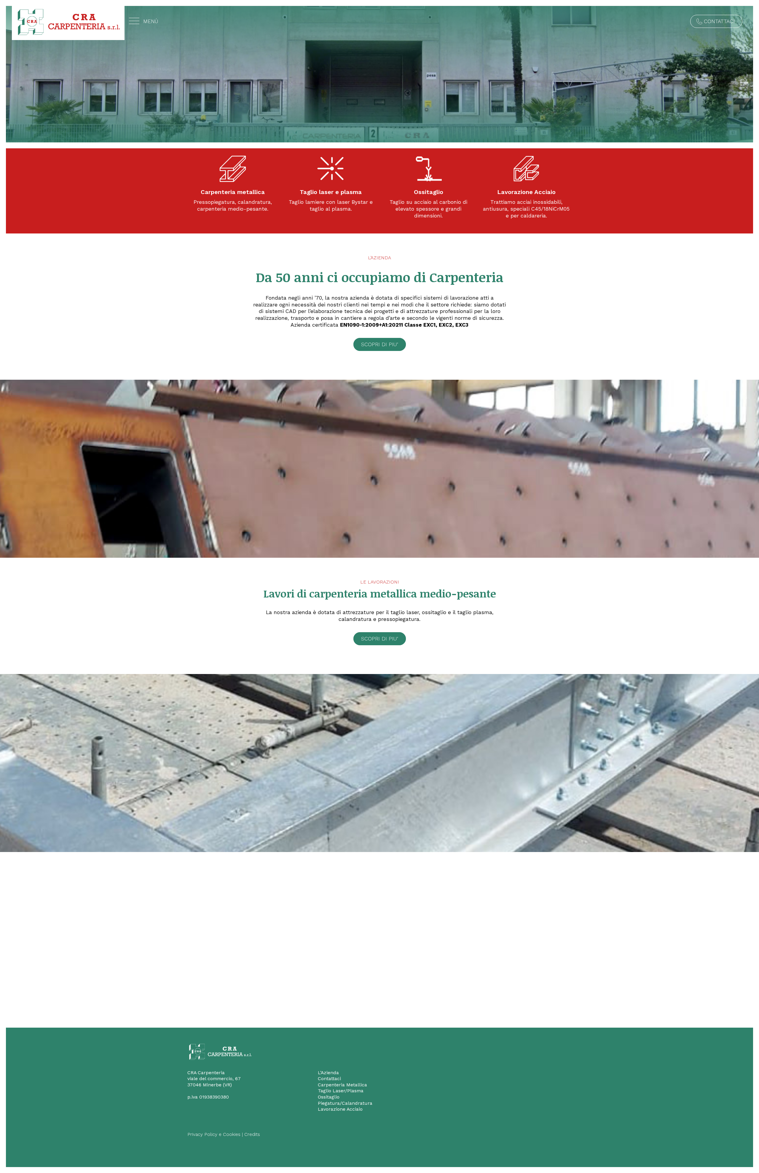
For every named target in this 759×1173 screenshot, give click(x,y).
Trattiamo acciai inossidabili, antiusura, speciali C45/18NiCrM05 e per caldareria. (526, 209)
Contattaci (719, 21)
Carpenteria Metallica (342, 1085)
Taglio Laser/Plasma (340, 1090)
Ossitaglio (428, 192)
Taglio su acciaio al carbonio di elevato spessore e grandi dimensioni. (428, 209)
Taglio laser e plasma (331, 192)
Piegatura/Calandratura (345, 1103)
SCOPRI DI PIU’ (379, 344)
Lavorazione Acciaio (526, 192)
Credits (252, 1134)
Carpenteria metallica (233, 192)
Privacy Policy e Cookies (213, 1134)
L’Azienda (328, 1072)
